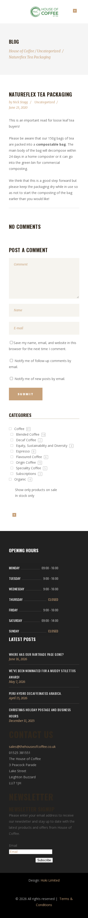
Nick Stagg (20, 102)
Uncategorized (49, 51)
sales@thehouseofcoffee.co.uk (32, 746)
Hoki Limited (50, 880)
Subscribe (44, 860)
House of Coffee (21, 51)
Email (13, 845)
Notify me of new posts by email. (40, 379)
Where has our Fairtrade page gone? (36, 654)
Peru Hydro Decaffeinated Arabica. (35, 693)
